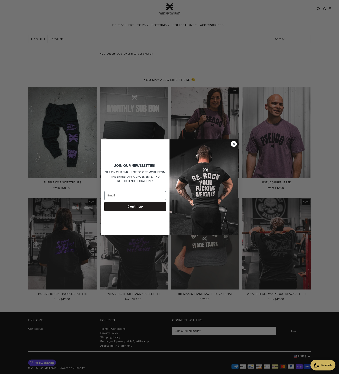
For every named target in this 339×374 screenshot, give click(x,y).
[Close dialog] (234, 144)
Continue (135, 206)
